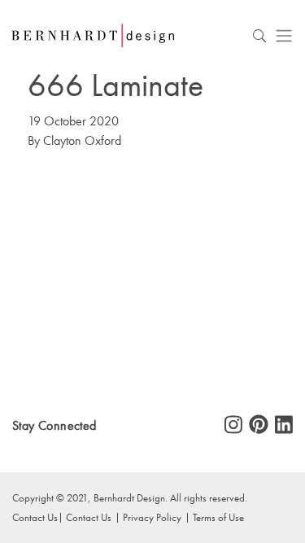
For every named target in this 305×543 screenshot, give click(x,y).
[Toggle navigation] (284, 35)
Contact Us (88, 516)
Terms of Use (218, 516)
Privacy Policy (152, 516)
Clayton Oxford (82, 140)
